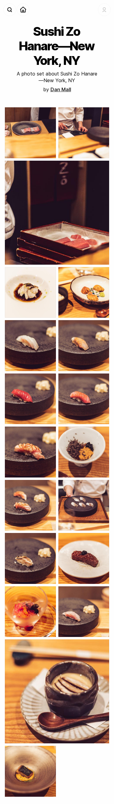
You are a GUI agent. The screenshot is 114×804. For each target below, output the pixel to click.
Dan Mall (60, 89)
